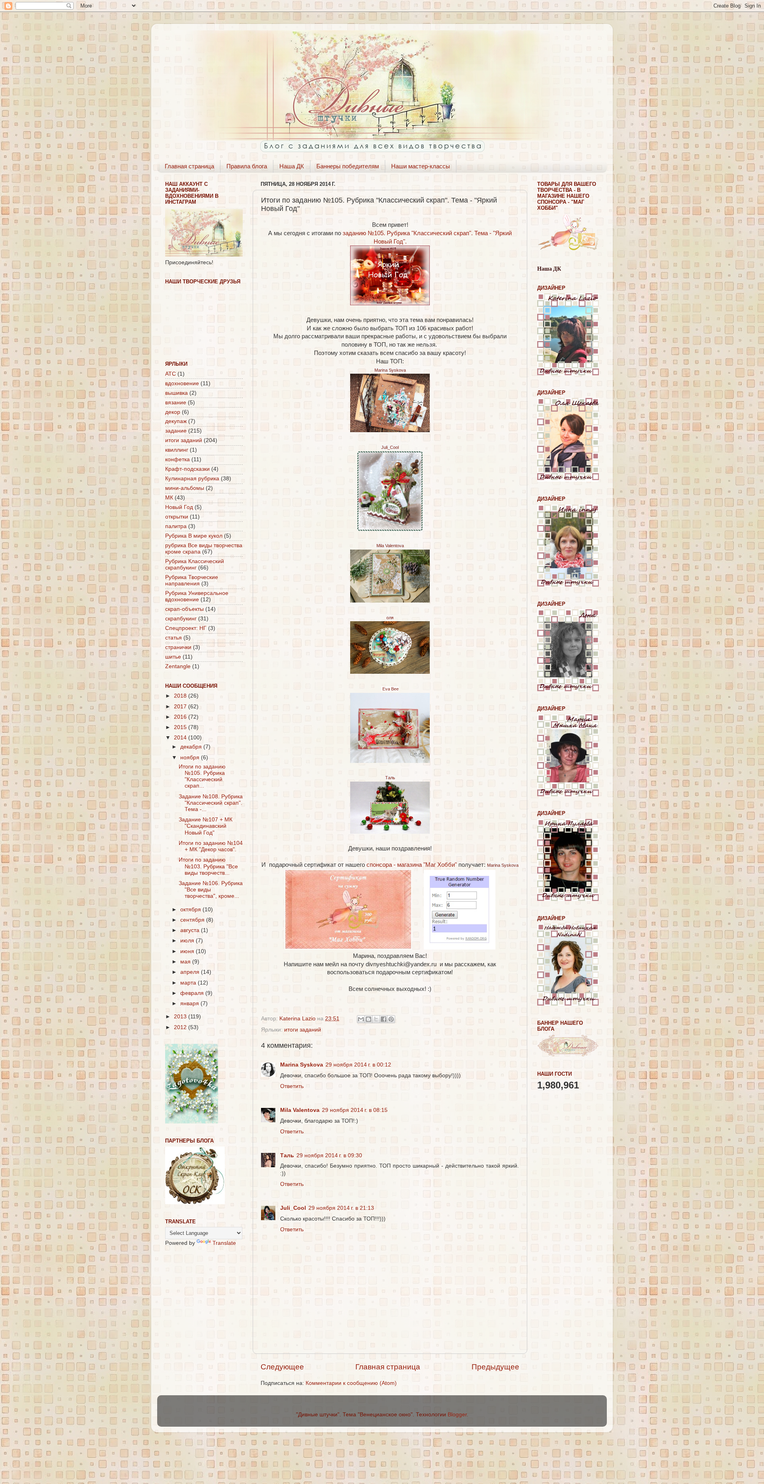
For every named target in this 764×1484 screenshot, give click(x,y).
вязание (175, 403)
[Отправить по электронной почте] (361, 1019)
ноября (190, 758)
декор (172, 412)
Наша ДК (291, 166)
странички (178, 647)
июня (188, 951)
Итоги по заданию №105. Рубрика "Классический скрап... (202, 776)
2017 (181, 707)
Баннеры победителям (347, 166)
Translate (224, 1243)
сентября (193, 920)
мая (186, 962)
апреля (190, 972)
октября (191, 910)
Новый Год (179, 507)
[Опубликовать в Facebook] (384, 1019)
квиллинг (176, 450)
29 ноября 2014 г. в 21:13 (341, 1208)
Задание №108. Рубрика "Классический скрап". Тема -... (211, 803)
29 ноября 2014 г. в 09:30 (329, 1155)
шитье (173, 657)
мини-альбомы (184, 488)
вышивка (176, 393)
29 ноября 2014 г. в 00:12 (358, 1065)
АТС (170, 374)
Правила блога (246, 166)
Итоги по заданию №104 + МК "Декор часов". (211, 846)
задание (176, 431)
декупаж (176, 421)
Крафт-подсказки (187, 469)
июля (188, 941)
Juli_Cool (390, 447)
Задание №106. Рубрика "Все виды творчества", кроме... (211, 889)
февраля (192, 993)
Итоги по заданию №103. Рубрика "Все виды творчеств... (208, 866)
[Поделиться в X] (376, 1019)
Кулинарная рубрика (192, 479)
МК (169, 498)
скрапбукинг (181, 619)
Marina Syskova (390, 370)
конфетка (177, 459)
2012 (181, 1027)
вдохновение (182, 383)
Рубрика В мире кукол (193, 536)
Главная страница (189, 166)
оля (390, 617)
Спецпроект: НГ (186, 628)
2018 (181, 696)
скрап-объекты (184, 609)
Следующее (282, 1367)
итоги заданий (302, 1030)
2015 (181, 727)
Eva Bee (390, 688)
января (190, 1003)
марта (189, 983)
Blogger (457, 1415)
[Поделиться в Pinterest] (391, 1019)
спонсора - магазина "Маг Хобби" (411, 865)
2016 (181, 717)
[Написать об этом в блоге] (368, 1019)
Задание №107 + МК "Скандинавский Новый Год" (205, 826)
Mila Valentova (390, 545)
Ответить (292, 1086)
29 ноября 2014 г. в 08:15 (355, 1110)
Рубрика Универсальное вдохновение (196, 596)
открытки (176, 517)
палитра (176, 526)
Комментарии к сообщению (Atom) (351, 1383)
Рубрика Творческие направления (191, 580)
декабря (191, 747)
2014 (181, 738)
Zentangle (178, 666)
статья (173, 638)
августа (190, 930)
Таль (390, 777)
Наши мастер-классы (420, 166)
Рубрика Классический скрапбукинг (194, 564)
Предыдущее (495, 1367)
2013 (181, 1017)
